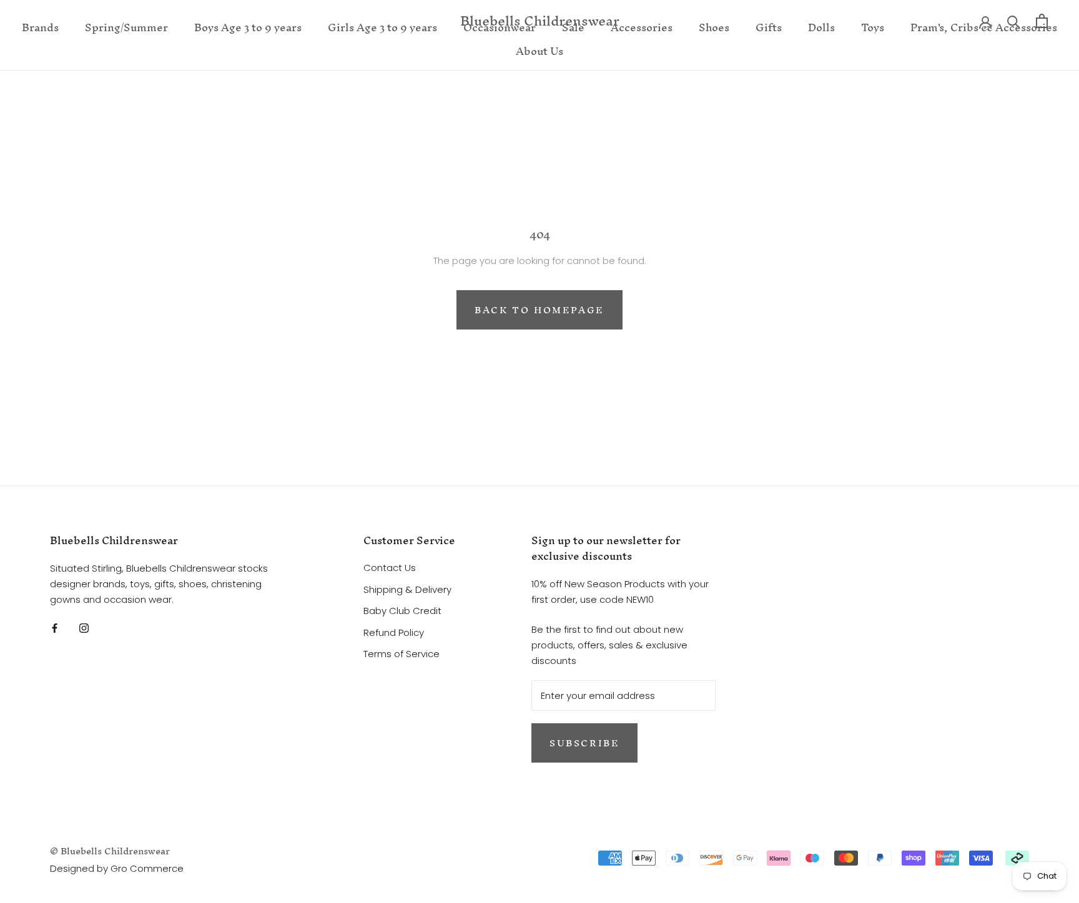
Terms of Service (401, 653)
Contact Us (389, 567)
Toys (872, 27)
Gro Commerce (147, 868)
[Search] (1013, 20)
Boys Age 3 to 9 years (248, 27)
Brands (40, 27)
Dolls (821, 27)
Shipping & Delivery (407, 589)
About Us (539, 51)
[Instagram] (84, 627)
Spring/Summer (126, 27)
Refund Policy (393, 632)
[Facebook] (54, 627)
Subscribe (584, 743)
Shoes (714, 27)
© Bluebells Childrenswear (110, 851)
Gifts (769, 27)
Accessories (642, 27)
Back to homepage (539, 310)
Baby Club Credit (402, 610)
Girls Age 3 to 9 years (382, 27)
